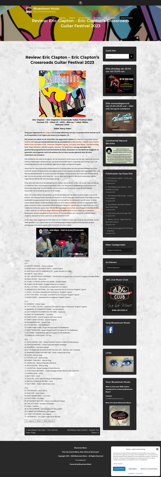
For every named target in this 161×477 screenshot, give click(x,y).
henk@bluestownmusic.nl (114, 399)
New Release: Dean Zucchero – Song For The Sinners (83, 431)
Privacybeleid (139, 473)
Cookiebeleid (131, 473)
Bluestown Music (46, 8)
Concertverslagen (84, 18)
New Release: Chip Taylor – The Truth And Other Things (41, 431)
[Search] (131, 56)
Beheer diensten (118, 463)
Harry (31, 48)
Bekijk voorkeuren (149, 469)
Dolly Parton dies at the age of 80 (119, 213)
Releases (72, 18)
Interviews (97, 18)
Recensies (62, 18)
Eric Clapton (30, 421)
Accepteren (119, 469)
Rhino (39, 421)
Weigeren (133, 469)
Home (54, 18)
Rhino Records (49, 421)
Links (105, 18)
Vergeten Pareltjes (127, 18)
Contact (113, 18)
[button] (157, 449)
